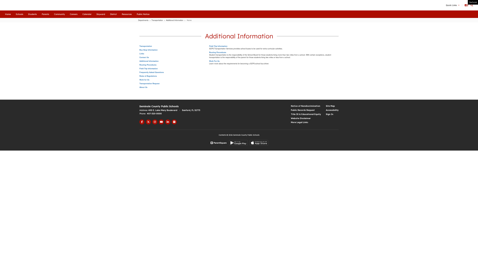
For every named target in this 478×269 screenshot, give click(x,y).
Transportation (157, 20)
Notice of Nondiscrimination (305, 106)
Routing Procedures (147, 65)
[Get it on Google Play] (238, 143)
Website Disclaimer (301, 118)
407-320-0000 (154, 113)
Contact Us (144, 57)
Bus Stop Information (148, 50)
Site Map (330, 106)
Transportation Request (149, 83)
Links (141, 53)
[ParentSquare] (218, 143)
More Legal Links (299, 122)
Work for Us (144, 79)
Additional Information (174, 20)
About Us (143, 87)
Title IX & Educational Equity (306, 114)
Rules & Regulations (148, 76)
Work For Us (214, 61)
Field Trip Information (148, 68)
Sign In (329, 114)
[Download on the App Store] (259, 143)
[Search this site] (472, 5)
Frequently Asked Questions (151, 72)
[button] (453, 5)
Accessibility (332, 110)
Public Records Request (303, 110)
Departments (143, 20)
